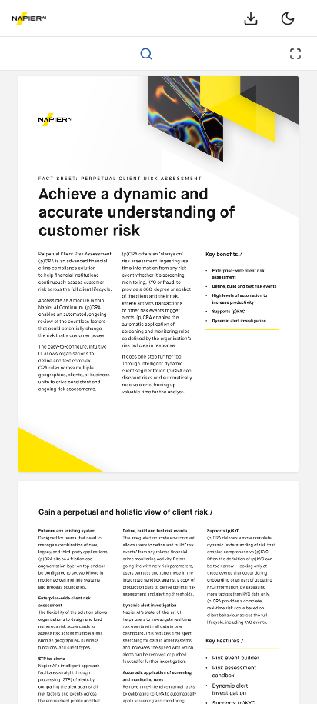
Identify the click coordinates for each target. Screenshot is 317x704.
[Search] (146, 54)
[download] (251, 18)
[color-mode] (288, 18)
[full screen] (295, 54)
